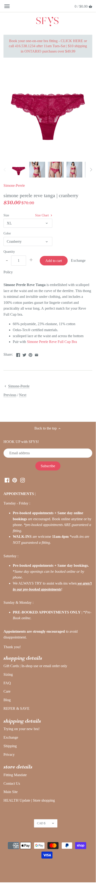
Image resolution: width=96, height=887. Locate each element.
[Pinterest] (14, 479)
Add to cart (53, 261)
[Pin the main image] (30, 354)
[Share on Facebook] (18, 354)
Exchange (10, 737)
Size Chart (42, 215)
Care (6, 691)
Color (7, 233)
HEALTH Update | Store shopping (29, 800)
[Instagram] (22, 479)
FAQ (7, 683)
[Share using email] (36, 354)
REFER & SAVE (16, 708)
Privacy (9, 754)
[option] (18, 170)
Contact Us (11, 783)
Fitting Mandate (15, 775)
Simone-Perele (14, 185)
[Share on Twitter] (24, 354)
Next (22, 395)
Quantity (9, 251)
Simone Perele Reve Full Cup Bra (52, 342)
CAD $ (41, 823)
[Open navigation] (6, 6)
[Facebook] (7, 479)
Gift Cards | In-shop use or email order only (35, 666)
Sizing (8, 674)
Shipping (10, 746)
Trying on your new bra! (21, 729)
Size (6, 215)
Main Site (10, 792)
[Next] (91, 170)
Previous (9, 395)
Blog (7, 700)
